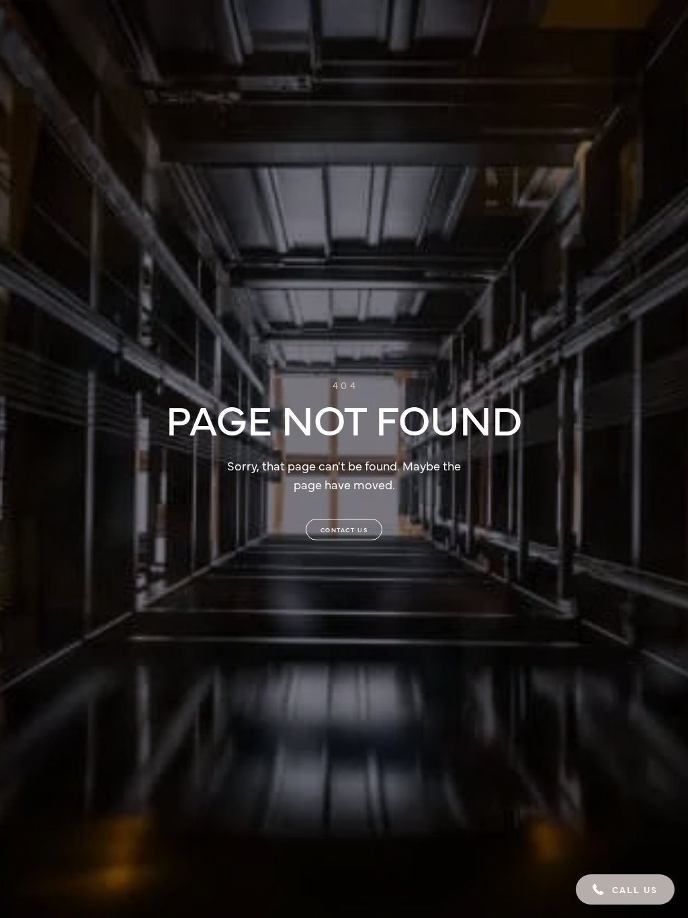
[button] (625, 889)
